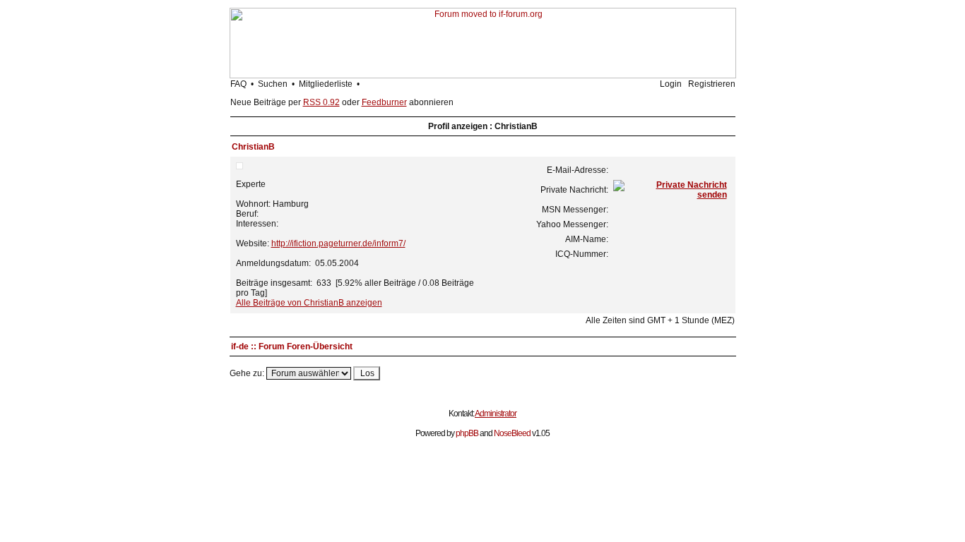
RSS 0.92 (321, 102)
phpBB (467, 433)
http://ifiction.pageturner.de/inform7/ (338, 243)
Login (671, 84)
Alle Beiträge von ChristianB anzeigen (309, 303)
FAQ (238, 84)
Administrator (495, 413)
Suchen (273, 84)
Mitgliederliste (326, 84)
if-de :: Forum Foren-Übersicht (292, 346)
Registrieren (711, 84)
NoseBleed (512, 433)
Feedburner (384, 102)
